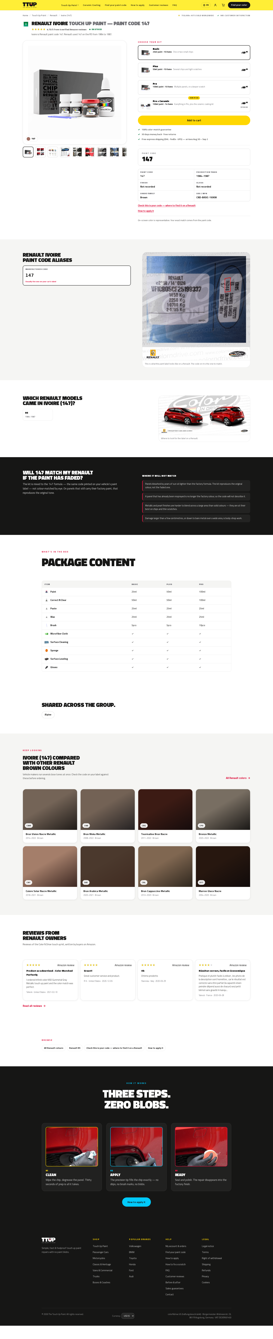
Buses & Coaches (101, 1282)
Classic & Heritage (102, 1264)
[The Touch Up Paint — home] (30, 5)
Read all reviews (32, 1006)
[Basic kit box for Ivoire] (28, 152)
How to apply (137, 5)
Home (25, 15)
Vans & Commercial (102, 1270)
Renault (54, 15)
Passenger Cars (101, 1252)
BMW (131, 1252)
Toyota (132, 1258)
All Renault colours (53, 1048)
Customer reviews (158, 5)
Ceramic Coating (91, 5)
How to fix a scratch (176, 1264)
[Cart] (223, 5)
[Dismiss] (59, 1326)
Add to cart (194, 120)
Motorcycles (99, 1258)
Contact (170, 1294)
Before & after (173, 1282)
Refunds (206, 1270)
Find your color (239, 4)
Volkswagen (135, 1246)
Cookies (206, 1282)
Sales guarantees (175, 1288)
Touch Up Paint (70, 5)
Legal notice (208, 1246)
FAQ (175, 5)
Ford (131, 1270)
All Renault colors (236, 778)
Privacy (205, 1276)
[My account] (215, 5)
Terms (205, 1252)
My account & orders (176, 1246)
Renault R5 (74, 1048)
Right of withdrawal (212, 1258)
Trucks (96, 1276)
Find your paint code (116, 5)
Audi (131, 1276)
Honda (132, 1264)
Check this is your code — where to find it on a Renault (167, 205)
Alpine (48, 714)
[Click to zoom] (74, 92)
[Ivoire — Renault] (40, 152)
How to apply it (146, 211)
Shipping (206, 1264)
